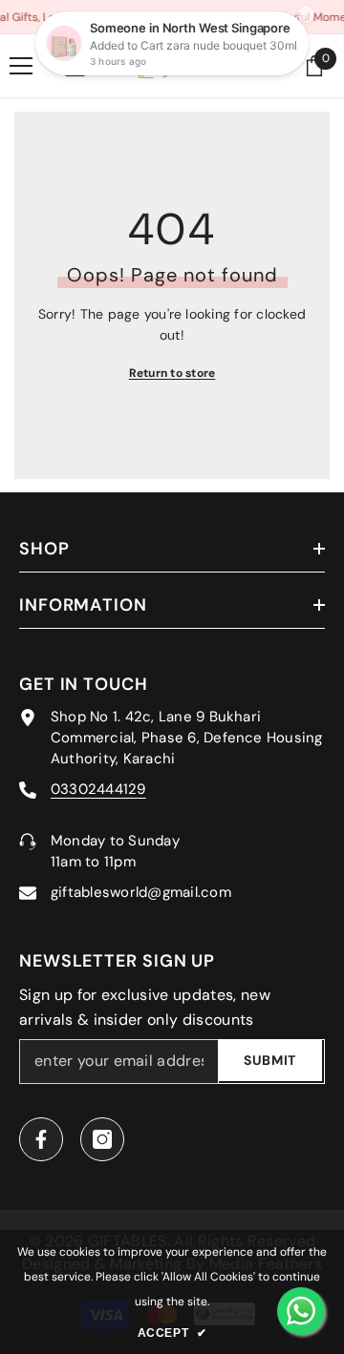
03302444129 (98, 789)
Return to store (172, 373)
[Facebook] (41, 1139)
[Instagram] (102, 1139)
